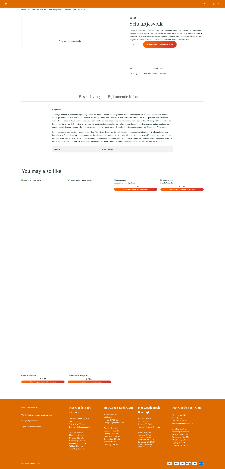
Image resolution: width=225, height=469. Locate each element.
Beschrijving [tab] (89, 96)
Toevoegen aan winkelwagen (160, 44)
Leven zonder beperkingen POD (78, 375)
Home (23, 10)
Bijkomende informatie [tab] (127, 96)
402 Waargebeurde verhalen (59, 10)
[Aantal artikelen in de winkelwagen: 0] (218, 3)
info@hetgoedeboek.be (31, 421)
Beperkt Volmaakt (166, 183)
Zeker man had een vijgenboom (124, 183)
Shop (206, 4)
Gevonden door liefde (28, 375)
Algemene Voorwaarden (31, 427)
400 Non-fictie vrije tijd (37, 10)
